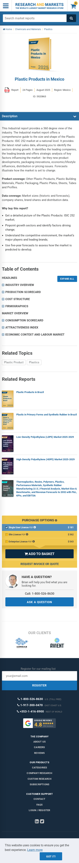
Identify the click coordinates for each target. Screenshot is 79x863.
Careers (39, 747)
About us (39, 741)
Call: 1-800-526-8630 (39, 593)
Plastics (34, 362)
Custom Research (40, 778)
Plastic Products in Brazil (30, 392)
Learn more (35, 850)
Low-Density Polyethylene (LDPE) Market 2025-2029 (45, 437)
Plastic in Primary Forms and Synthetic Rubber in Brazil (46, 414)
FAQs (39, 804)
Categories (39, 767)
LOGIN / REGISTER (39, 810)
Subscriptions (39, 784)
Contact (39, 798)
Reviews (39, 753)
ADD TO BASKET (39, 554)
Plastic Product (14, 362)
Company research (39, 773)
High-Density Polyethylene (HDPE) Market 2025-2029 (45, 459)
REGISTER (39, 685)
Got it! (51, 856)
